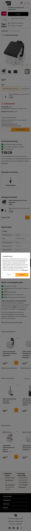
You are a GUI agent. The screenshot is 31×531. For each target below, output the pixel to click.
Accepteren (22, 274)
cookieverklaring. (24, 270)
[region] (15, 265)
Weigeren (9, 274)
